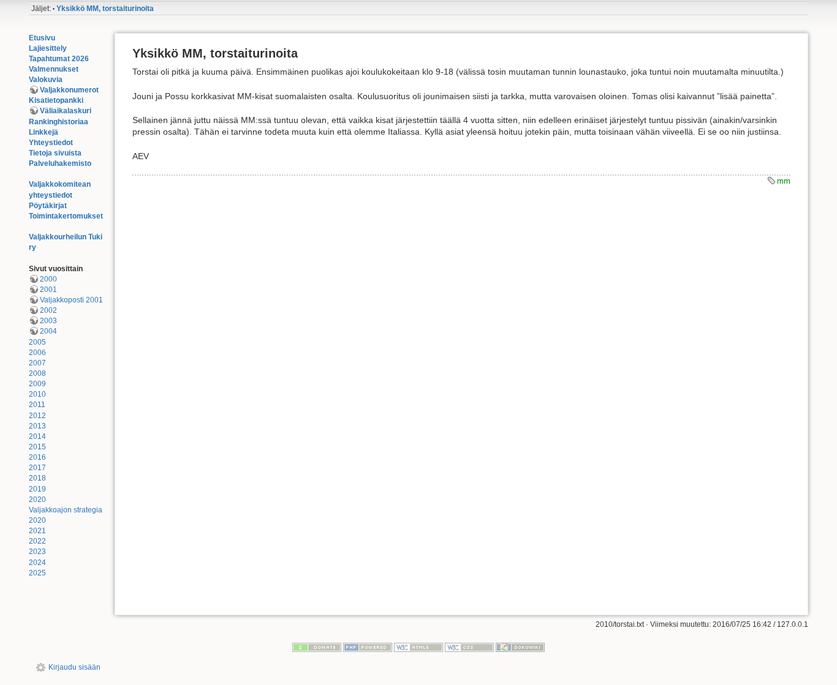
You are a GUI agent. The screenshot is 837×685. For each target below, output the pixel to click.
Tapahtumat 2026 (59, 58)
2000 (48, 279)
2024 (37, 562)
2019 (37, 489)
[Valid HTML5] (418, 647)
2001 (48, 289)
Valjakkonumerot (69, 90)
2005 (37, 342)
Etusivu (42, 38)
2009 (37, 384)
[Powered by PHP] (367, 647)
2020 (37, 499)
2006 (37, 352)
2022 (37, 541)
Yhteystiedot (51, 142)
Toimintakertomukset (66, 216)
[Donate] (316, 647)
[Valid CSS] (469, 647)
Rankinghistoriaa (58, 122)
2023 (37, 551)
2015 (37, 447)
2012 (37, 415)
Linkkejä (43, 132)
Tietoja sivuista (55, 153)
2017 (37, 467)
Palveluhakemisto (60, 163)
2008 (37, 373)
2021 (37, 530)
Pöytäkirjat (48, 205)
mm (783, 180)
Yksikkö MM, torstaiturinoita (105, 8)
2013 (37, 426)
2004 (48, 331)
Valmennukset (53, 69)
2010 (37, 394)
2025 (37, 573)
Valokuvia (45, 79)
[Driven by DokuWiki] (520, 647)
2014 (37, 436)
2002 (48, 310)
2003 (48, 320)
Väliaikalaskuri (65, 111)
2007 (37, 363)
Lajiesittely (48, 48)
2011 (37, 404)
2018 (37, 478)
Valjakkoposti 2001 (71, 300)
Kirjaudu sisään (74, 667)
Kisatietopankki (56, 100)
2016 (37, 457)
